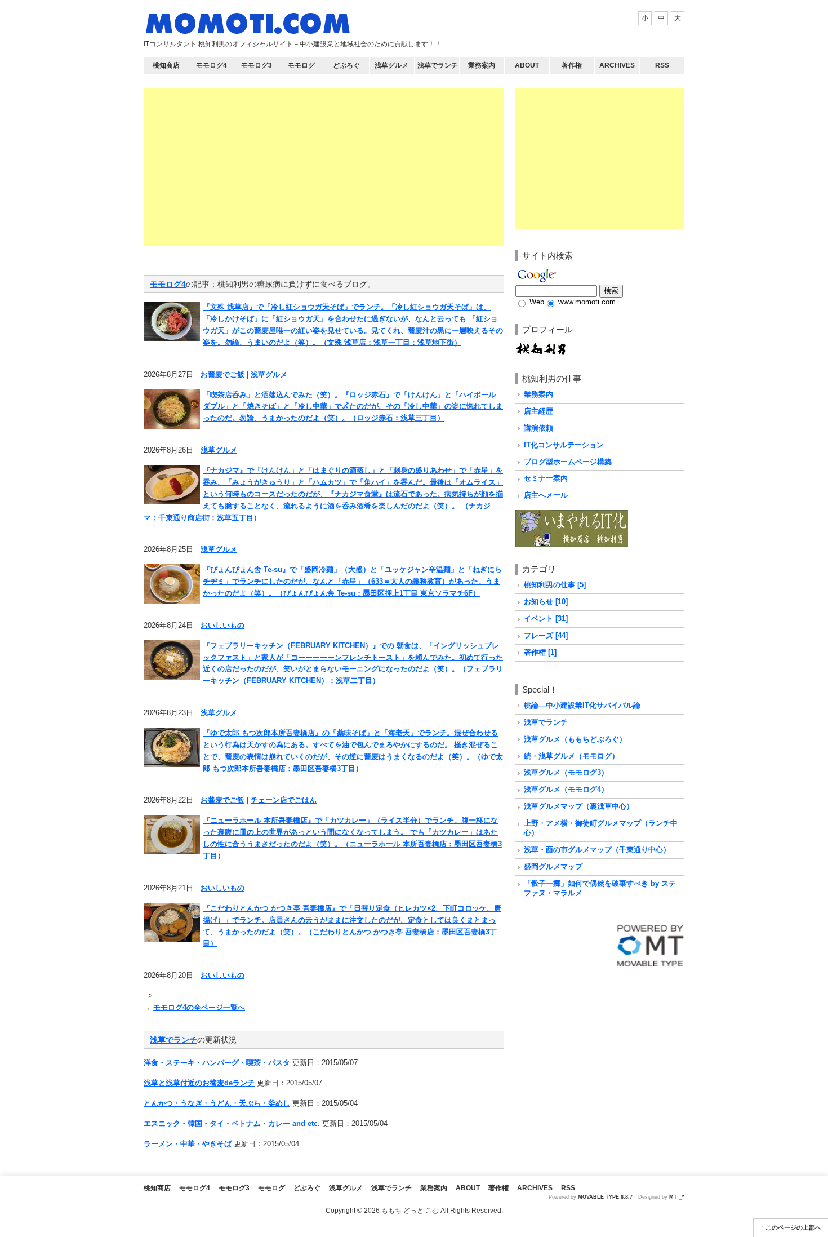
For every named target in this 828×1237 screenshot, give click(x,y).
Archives (617, 65)
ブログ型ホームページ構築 (568, 462)
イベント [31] (546, 618)
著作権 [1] (540, 652)
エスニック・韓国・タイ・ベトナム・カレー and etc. (232, 1123)
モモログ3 (256, 65)
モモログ (301, 65)
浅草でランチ (437, 65)
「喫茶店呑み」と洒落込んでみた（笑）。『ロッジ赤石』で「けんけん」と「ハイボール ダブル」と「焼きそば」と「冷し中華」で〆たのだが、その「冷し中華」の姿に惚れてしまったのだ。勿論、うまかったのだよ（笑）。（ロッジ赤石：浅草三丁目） (353, 407)
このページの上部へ (793, 1227)
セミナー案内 (546, 478)
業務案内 (481, 65)
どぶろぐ (346, 65)
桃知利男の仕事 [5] (555, 584)
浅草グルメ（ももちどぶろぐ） (575, 739)
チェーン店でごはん (284, 800)
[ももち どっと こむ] (247, 25)
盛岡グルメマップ (553, 866)
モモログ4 (211, 65)
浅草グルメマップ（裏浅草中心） (579, 806)
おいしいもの (222, 625)
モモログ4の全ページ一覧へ (199, 1007)
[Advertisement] (324, 167)
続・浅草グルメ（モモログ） (571, 756)
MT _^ (676, 1197)
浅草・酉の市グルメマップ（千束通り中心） (597, 849)
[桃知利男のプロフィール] (540, 346)
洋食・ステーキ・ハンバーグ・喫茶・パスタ (217, 1062)
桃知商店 (166, 65)
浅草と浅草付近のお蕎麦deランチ (199, 1083)
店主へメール (546, 495)
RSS (662, 65)
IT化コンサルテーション (564, 445)
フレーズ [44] (546, 635)
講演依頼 (538, 428)
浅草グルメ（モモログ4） (566, 789)
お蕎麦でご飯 (222, 374)
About (527, 65)
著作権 (572, 65)
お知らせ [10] (546, 601)
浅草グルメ (391, 65)
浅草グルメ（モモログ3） (566, 772)
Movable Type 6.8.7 (605, 1197)
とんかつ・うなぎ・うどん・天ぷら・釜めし (217, 1103)
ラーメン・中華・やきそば (188, 1144)
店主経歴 (538, 411)
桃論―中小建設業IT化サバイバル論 (582, 705)
